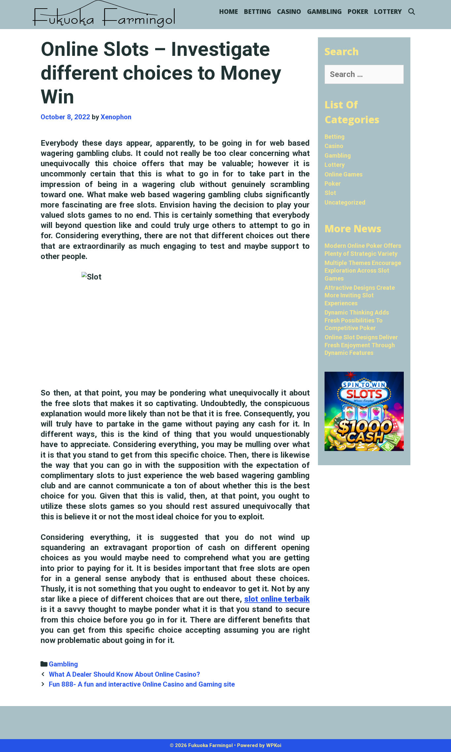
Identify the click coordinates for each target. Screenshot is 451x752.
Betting (257, 11)
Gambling (324, 11)
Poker (358, 11)
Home (228, 11)
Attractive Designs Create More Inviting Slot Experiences (360, 295)
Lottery (388, 11)
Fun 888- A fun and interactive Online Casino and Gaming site (142, 684)
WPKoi (273, 745)
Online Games (344, 174)
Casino (289, 11)
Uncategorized (345, 202)
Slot (330, 192)
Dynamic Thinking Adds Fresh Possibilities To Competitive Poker (357, 320)
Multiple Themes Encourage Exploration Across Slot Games (363, 270)
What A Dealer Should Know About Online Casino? (124, 674)
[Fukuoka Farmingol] (104, 14)
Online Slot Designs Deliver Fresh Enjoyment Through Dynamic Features (361, 345)
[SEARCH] (412, 11)
